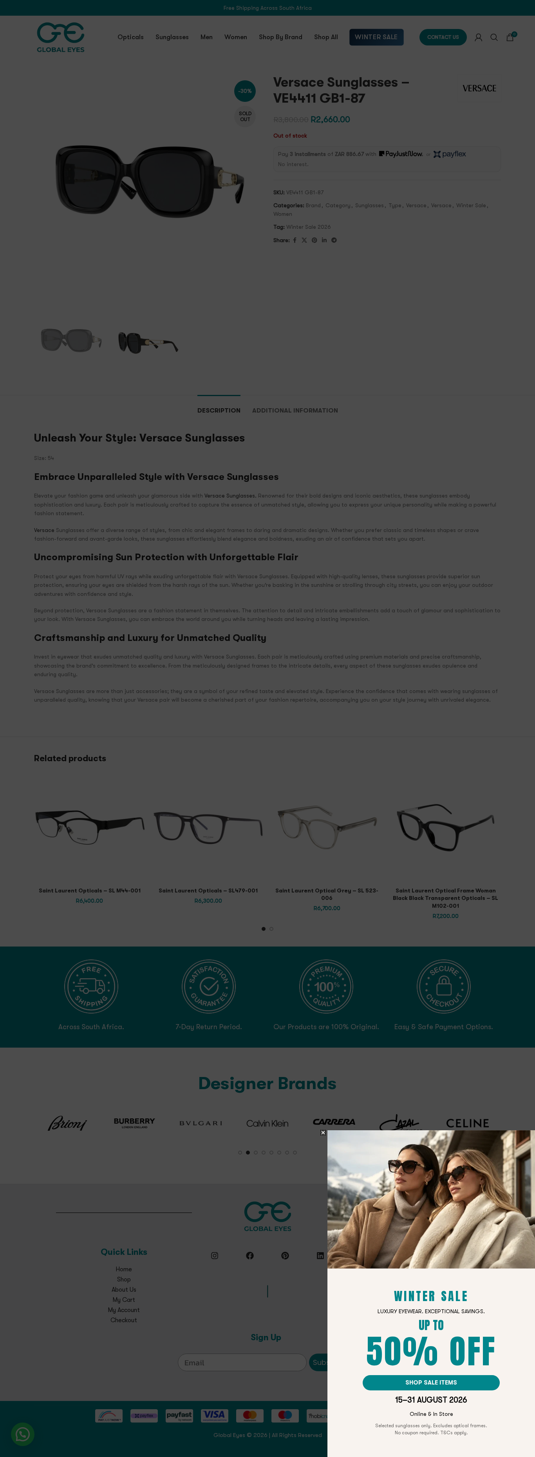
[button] (323, 1132)
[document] (267, 728)
